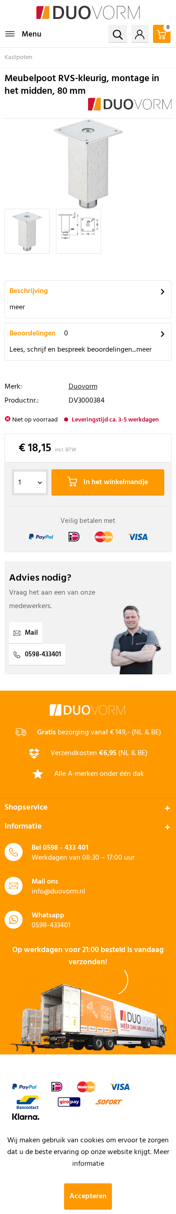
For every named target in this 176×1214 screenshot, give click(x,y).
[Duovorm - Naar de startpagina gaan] (88, 12)
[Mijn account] (140, 34)
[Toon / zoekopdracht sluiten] (117, 34)
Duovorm (83, 387)
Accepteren (88, 1196)
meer (17, 307)
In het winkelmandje (115, 482)
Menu (32, 34)
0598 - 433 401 (65, 848)
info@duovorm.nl (58, 892)
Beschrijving (28, 291)
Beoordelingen (32, 333)
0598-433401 (43, 654)
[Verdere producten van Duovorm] (129, 106)
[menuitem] (23, 34)
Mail (31, 633)
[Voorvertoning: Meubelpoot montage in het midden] (27, 231)
